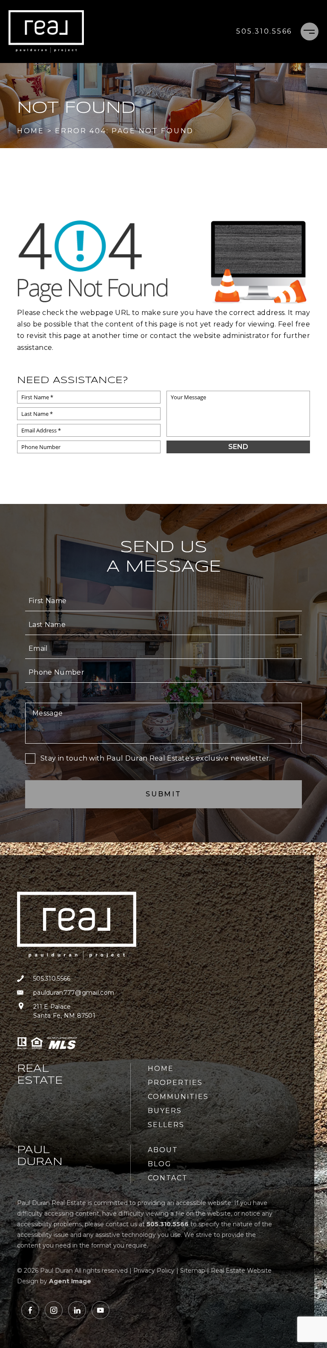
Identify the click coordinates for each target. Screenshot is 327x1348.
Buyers (165, 1111)
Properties (175, 1083)
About (163, 1150)
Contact (167, 1178)
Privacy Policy (154, 1270)
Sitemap (192, 1270)
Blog (160, 1164)
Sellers (166, 1125)
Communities (178, 1097)
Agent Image (70, 1281)
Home (161, 1069)
